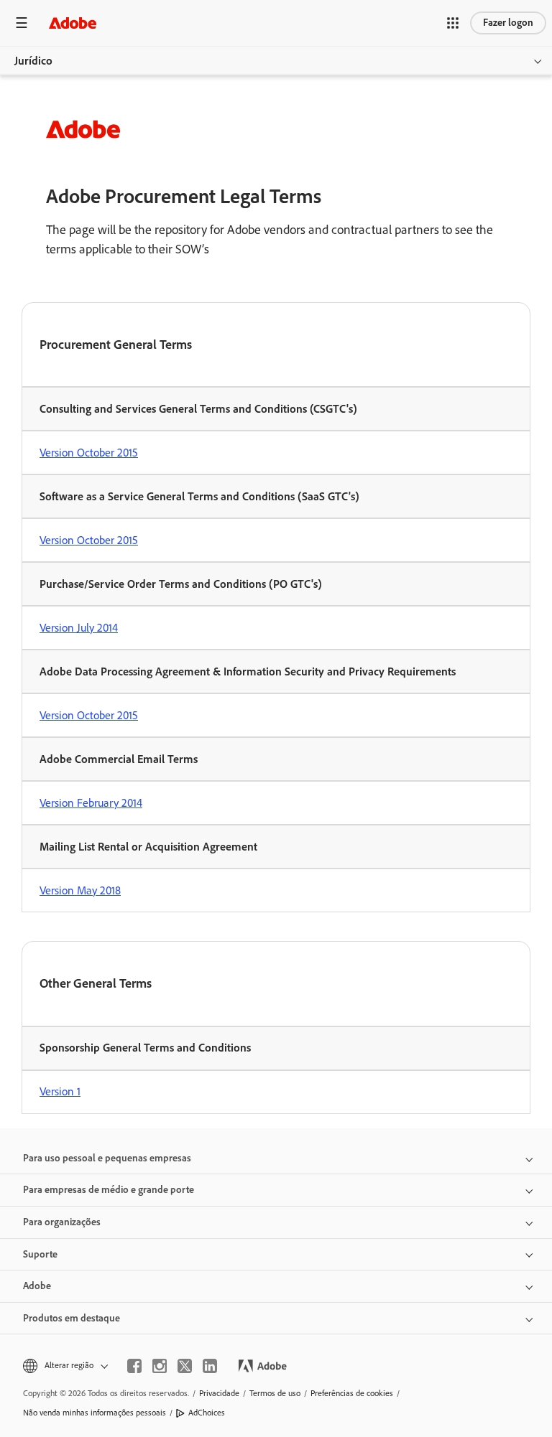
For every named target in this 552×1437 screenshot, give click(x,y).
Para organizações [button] (62, 1222)
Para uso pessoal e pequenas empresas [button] (107, 1158)
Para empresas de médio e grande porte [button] (108, 1190)
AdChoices (206, 1413)
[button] (452, 22)
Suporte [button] (40, 1254)
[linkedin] (210, 1366)
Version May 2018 (80, 890)
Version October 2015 (89, 452)
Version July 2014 (79, 628)
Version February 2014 (91, 803)
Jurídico (33, 60)
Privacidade (219, 1393)
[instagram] (159, 1366)
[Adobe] (72, 22)
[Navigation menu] (21, 22)
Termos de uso (274, 1393)
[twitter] (185, 1366)
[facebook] (134, 1366)
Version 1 (60, 1091)
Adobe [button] (37, 1286)
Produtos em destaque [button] (71, 1318)
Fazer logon (508, 23)
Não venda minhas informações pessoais (94, 1413)
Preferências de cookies (351, 1393)
